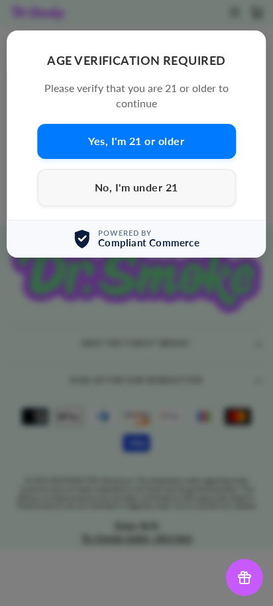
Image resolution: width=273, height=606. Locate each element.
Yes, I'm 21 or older (136, 140)
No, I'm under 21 (136, 187)
